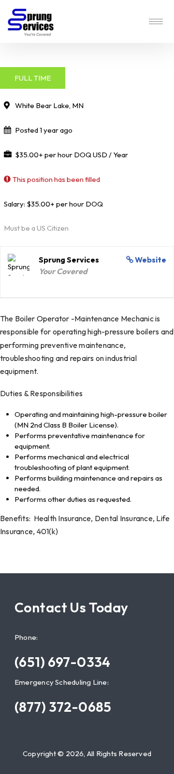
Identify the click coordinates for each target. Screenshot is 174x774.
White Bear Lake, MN (49, 106)
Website (150, 259)
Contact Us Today (71, 607)
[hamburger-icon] (156, 21)
